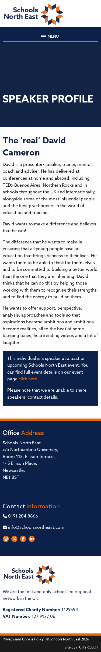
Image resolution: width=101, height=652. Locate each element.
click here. (29, 379)
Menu (53, 36)
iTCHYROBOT (87, 647)
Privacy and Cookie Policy (23, 639)
